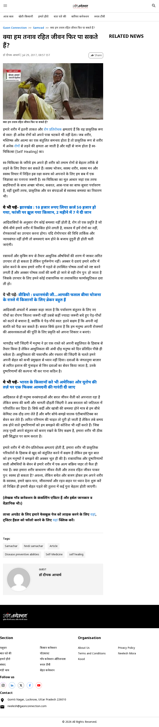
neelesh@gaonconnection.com (27, 706)
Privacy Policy (126, 648)
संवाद (3, 665)
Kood (81, 659)
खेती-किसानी (26, 17)
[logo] (80, 6)
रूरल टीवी (99, 17)
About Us (84, 648)
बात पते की (60, 17)
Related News (126, 37)
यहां (92, 515)
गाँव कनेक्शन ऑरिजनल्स (53, 659)
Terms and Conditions (92, 654)
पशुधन (3, 648)
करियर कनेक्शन (80, 17)
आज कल (8, 17)
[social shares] (3, 685)
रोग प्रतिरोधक (53, 129)
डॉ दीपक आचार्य (11, 55)
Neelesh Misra (127, 654)
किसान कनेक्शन (48, 648)
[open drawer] (5, 5)
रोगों (17, 146)
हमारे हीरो (43, 17)
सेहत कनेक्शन (47, 670)
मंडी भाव (4, 670)
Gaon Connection (15, 28)
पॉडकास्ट (44, 654)
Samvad (38, 28)
